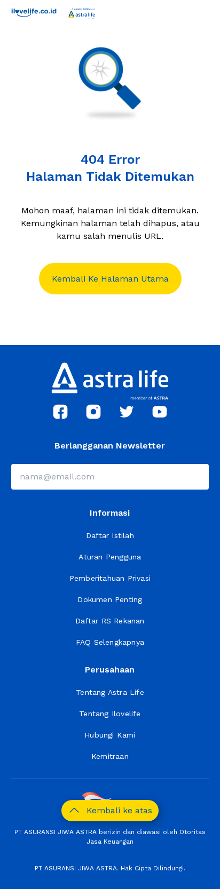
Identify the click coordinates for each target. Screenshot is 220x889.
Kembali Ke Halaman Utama (110, 279)
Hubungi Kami (109, 735)
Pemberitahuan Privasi (110, 578)
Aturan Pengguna (109, 556)
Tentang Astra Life (110, 692)
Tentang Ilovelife (109, 713)
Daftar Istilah (110, 535)
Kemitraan (110, 756)
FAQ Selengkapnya (110, 642)
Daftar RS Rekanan (109, 620)
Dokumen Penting (109, 599)
